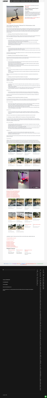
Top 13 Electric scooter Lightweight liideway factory (13, 197)
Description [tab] (9, 23)
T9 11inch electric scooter (40, 298)
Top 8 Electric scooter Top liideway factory (12, 193)
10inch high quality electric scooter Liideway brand (40, 359)
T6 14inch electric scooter (40, 292)
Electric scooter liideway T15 (40, 314)
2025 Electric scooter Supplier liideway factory (13, 194)
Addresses (43, 283)
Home (25, 5)
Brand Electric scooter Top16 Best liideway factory (13, 195)
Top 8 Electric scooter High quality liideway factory (13, 196)
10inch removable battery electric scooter (40, 343)
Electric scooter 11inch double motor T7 (40, 306)
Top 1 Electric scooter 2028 (10, 243)
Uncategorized (29, 5)
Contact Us (37, 281)
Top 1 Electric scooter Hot (10, 241)
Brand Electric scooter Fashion (11, 242)
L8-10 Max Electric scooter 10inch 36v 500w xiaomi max (40, 383)
